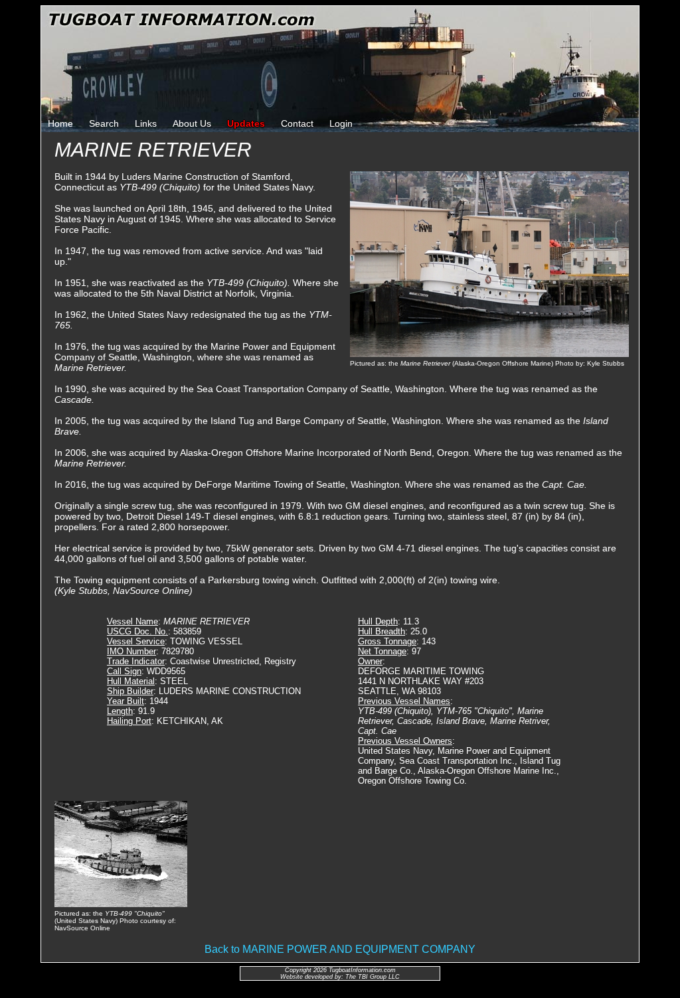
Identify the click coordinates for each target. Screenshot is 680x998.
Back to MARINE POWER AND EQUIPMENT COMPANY (340, 949)
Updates (246, 123)
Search (104, 123)
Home (60, 123)
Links (146, 123)
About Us (192, 123)
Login (341, 123)
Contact (297, 123)
